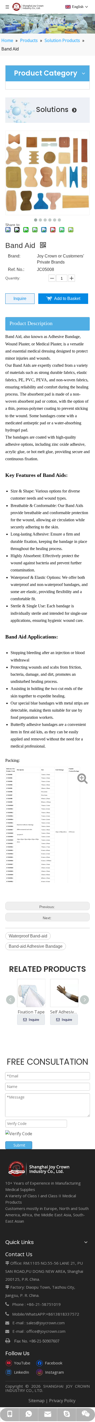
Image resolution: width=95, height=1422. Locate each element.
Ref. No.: (16, 269)
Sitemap (36, 1401)
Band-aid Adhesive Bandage (36, 946)
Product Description (31, 323)
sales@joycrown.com (45, 1322)
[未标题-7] (39, 1169)
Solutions (54, 109)
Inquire (19, 298)
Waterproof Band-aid (28, 936)
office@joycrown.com (45, 1331)
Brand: (14, 256)
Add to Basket (67, 298)
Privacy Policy (62, 1401)
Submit (19, 1145)
